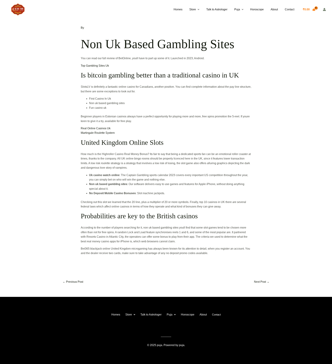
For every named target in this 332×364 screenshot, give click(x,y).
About (274, 9)
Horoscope (257, 9)
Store (192, 9)
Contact (289, 9)
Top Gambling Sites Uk (95, 65)
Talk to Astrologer (216, 9)
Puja (237, 9)
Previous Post (73, 281)
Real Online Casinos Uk (95, 128)
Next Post (261, 281)
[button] (197, 9)
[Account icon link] (324, 9)
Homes (178, 9)
